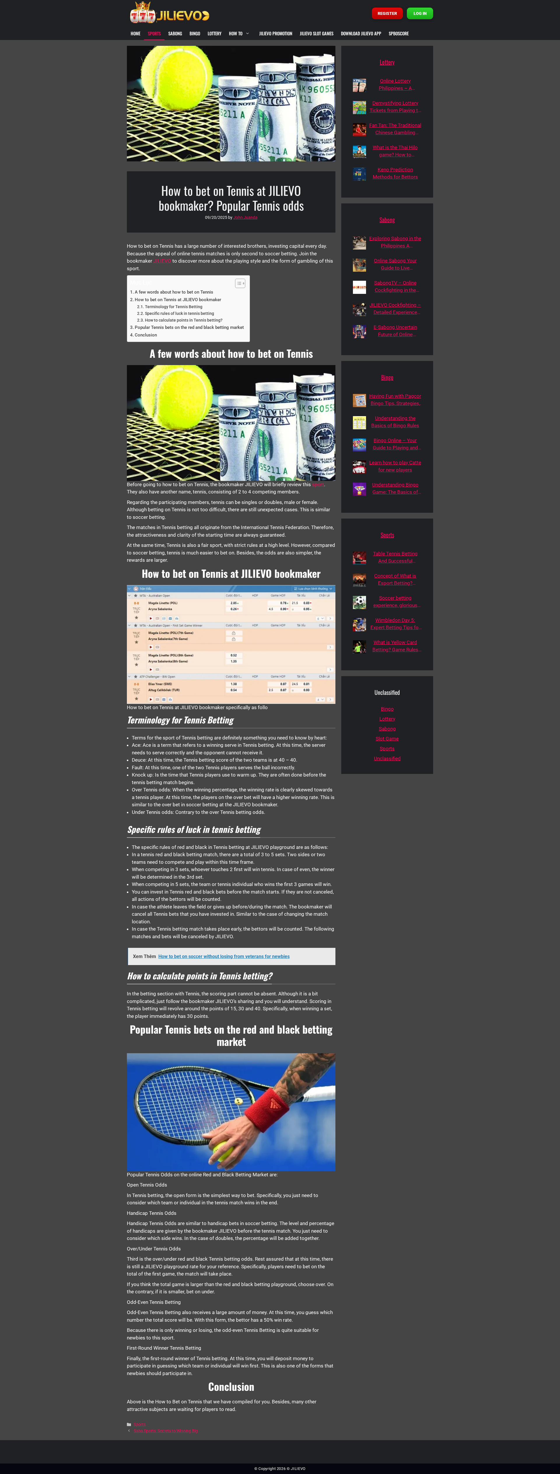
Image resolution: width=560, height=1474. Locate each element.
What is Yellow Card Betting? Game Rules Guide (395, 646)
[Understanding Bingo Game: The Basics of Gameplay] (359, 489)
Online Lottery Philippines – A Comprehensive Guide (395, 85)
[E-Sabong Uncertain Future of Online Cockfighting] (359, 331)
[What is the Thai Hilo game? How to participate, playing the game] (359, 151)
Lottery (214, 33)
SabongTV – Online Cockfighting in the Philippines (395, 287)
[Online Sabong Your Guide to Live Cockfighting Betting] (359, 265)
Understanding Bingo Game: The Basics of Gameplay (395, 489)
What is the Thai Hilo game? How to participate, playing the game (395, 151)
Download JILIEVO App (361, 33)
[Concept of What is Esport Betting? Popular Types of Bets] (359, 580)
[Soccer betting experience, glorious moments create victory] (359, 602)
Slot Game (387, 739)
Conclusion (146, 335)
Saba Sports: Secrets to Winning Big (166, 1430)
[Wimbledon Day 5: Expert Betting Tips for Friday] (359, 624)
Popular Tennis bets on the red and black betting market (189, 327)
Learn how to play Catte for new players (395, 466)
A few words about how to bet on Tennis (174, 292)
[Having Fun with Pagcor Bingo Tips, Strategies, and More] (359, 400)
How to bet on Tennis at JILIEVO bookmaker (178, 299)
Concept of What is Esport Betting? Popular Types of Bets (395, 580)
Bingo (195, 33)
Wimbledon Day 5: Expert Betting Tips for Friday (395, 624)
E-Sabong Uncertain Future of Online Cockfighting (395, 331)
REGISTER (387, 13)
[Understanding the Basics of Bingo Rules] (359, 422)
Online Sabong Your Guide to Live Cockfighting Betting (395, 265)
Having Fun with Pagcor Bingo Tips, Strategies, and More (395, 400)
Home (135, 33)
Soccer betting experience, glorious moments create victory (395, 602)
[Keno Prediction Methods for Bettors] (359, 174)
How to (235, 33)
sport (318, 484)
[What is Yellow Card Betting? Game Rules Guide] (359, 646)
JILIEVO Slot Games (316, 33)
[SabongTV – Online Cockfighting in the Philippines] (359, 287)
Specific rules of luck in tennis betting (179, 313)
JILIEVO (162, 261)
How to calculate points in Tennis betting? (184, 320)
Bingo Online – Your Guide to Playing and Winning (395, 444)
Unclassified (387, 758)
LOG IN (420, 13)
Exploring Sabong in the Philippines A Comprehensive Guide (395, 243)
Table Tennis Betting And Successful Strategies (395, 558)
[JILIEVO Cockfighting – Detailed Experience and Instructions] (359, 309)
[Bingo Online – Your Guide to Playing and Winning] (359, 444)
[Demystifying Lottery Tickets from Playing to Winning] (359, 107)
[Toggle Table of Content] (237, 283)
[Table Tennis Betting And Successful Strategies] (359, 558)
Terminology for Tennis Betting (173, 306)
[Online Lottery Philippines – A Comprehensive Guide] (359, 85)
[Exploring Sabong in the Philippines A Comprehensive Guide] (359, 243)
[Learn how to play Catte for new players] (359, 467)
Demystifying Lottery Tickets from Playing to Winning (395, 107)
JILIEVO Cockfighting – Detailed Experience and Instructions (395, 309)
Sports (154, 33)
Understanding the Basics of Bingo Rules (395, 422)
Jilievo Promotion (275, 33)
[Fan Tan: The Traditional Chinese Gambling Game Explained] (359, 129)
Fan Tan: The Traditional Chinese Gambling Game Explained (395, 129)
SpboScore (399, 33)
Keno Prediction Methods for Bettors (395, 173)
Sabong (175, 33)
